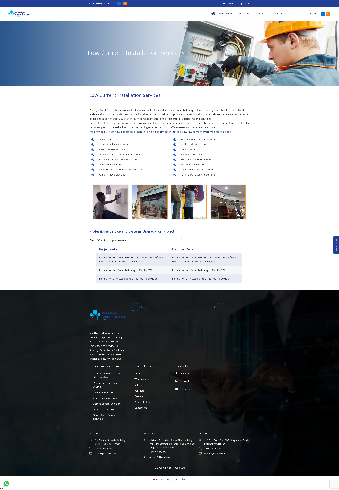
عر (119, 3)
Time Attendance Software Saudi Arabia (108, 375)
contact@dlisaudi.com (101, 3)
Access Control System (106, 409)
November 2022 (139, 310)
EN (125, 3)
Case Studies (264, 13)
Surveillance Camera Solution (104, 416)
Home (137, 373)
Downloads (232, 3)
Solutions (244, 13)
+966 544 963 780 (212, 448)
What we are (226, 13)
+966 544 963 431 (103, 448)
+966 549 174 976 (158, 452)
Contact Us (310, 13)
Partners (280, 13)
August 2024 (137, 307)
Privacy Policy (142, 402)
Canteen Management (106, 398)
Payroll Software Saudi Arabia (106, 384)
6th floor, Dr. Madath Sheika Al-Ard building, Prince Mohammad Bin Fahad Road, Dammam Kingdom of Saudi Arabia (172, 444)
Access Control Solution (106, 403)
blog (215, 307)
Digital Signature (103, 392)
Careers (294, 13)
